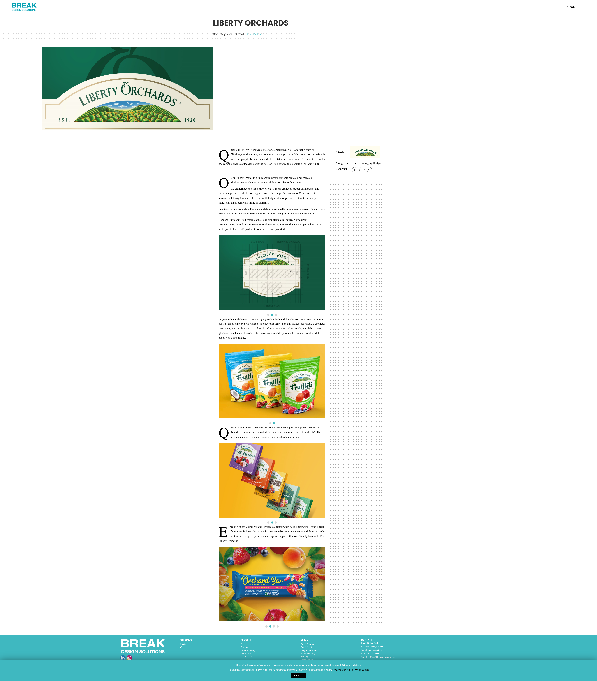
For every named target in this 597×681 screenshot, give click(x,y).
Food (241, 34)
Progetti (225, 34)
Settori (233, 34)
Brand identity (307, 647)
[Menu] (580, 7)
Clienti (183, 647)
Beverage (245, 647)
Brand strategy (307, 644)
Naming (304, 656)
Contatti (367, 639)
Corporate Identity (309, 650)
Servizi (305, 639)
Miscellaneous (247, 656)
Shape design (307, 659)
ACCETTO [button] (298, 675)
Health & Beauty (248, 650)
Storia (183, 644)
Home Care (246, 653)
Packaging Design (371, 163)
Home (216, 34)
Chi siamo (186, 639)
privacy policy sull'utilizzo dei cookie (350, 669)
